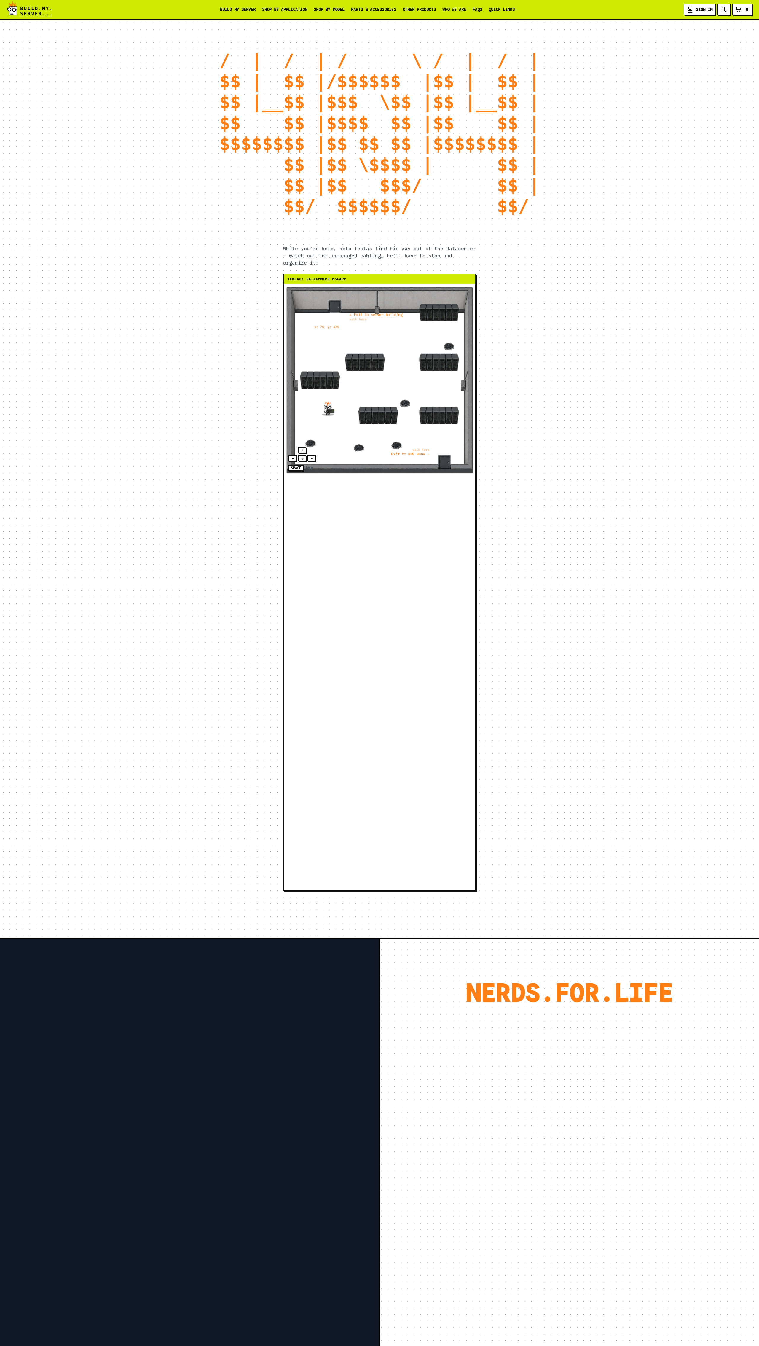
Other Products (419, 9)
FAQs (477, 9)
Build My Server (238, 9)
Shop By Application (284, 9)
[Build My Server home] (29, 9)
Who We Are (454, 9)
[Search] (723, 9)
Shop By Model (329, 9)
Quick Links (502, 9)
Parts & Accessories (373, 9)
